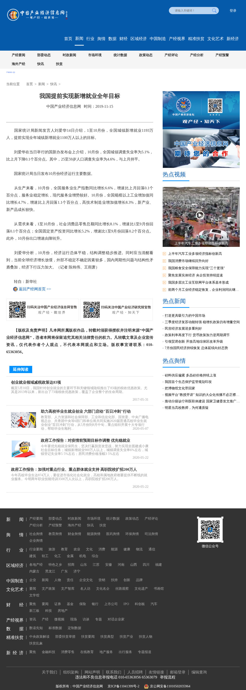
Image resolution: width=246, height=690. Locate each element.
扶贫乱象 (36, 643)
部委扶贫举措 (65, 636)
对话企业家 (116, 619)
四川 (146, 564)
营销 (101, 580)
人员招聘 (135, 672)
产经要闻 (18, 55)
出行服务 (125, 652)
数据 (112, 38)
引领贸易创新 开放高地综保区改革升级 (194, 341)
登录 (233, 10)
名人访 (85, 588)
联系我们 (113, 672)
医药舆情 (113, 534)
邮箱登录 (177, 672)
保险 (82, 604)
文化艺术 (215, 38)
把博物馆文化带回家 (180, 388)
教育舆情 (55, 534)
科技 (48, 611)
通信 (151, 549)
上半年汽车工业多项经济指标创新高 (195, 254)
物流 (139, 549)
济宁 (77, 571)
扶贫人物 (145, 636)
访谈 (86, 619)
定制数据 (74, 628)
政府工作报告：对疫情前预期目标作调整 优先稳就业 (85, 440)
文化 (89, 549)
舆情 (101, 38)
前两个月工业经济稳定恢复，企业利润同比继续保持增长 (204, 289)
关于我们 (49, 672)
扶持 (114, 580)
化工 (57, 556)
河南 (121, 564)
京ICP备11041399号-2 (123, 686)
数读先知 (36, 628)
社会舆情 (36, 534)
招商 (71, 564)
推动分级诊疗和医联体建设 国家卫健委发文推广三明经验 (202, 401)
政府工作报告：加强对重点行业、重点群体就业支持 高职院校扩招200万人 (74, 469)
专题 (98, 619)
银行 (95, 604)
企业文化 (86, 580)
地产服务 (106, 652)
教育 (64, 549)
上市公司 (111, 604)
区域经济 (138, 38)
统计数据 (120, 55)
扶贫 (59, 64)
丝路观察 (122, 588)
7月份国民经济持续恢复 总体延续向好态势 (196, 348)
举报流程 (167, 677)
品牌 (139, 580)
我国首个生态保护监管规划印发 (188, 382)
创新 (126, 580)
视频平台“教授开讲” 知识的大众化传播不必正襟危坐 (202, 395)
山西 (133, 564)
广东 (64, 571)
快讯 (40, 64)
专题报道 (144, 652)
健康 (126, 549)
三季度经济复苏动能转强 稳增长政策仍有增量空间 (202, 322)
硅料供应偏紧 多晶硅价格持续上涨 (190, 375)
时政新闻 (69, 55)
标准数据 (55, 628)
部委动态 (44, 55)
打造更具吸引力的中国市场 (185, 315)
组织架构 (71, 672)
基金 (70, 604)
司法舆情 (151, 534)
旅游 (52, 549)
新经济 (233, 38)
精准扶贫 (196, 38)
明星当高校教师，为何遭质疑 (187, 408)
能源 (114, 549)
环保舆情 (132, 534)
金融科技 (48, 652)
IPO (126, 604)
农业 (77, 549)
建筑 (32, 556)
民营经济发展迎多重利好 (183, 328)
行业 (90, 38)
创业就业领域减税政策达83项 (36, 382)
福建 (158, 564)
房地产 (63, 611)
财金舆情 (74, 534)
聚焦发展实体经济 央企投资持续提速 (195, 275)
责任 (70, 580)
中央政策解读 (39, 636)
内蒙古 (34, 571)
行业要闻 (36, 549)
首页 (68, 38)
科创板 (140, 604)
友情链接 (156, 672)
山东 (83, 564)
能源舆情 (93, 534)
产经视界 (177, 38)
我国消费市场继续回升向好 (188, 261)
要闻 (32, 588)
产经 (45, 619)
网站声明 (92, 672)
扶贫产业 (126, 636)
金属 (70, 556)
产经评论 (171, 55)
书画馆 (159, 588)
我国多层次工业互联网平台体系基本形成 (198, 282)
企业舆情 (36, 540)
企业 (32, 580)
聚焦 (32, 604)
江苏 (96, 564)
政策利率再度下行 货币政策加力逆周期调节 (197, 335)
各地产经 (36, 564)
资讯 (32, 619)
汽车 (154, 604)
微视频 (59, 619)
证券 (57, 604)
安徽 (108, 564)
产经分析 (196, 55)
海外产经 (18, 64)
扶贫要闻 (88, 636)
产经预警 (222, 55)
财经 (123, 38)
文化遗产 (141, 588)
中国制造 (158, 38)
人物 (57, 580)
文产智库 (67, 588)
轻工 (45, 556)
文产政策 (48, 588)
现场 (73, 619)
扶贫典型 (107, 636)
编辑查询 (199, 672)
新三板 (34, 611)
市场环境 (95, 55)
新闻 (79, 38)
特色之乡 (55, 564)
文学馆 (34, 595)
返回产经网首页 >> (35, 289)
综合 (95, 556)
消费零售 (67, 652)
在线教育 (87, 652)
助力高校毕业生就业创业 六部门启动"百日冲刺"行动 (86, 411)
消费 (101, 549)
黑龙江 (50, 571)
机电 (82, 556)
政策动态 (146, 55)
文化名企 (103, 588)
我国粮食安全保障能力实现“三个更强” (196, 268)
